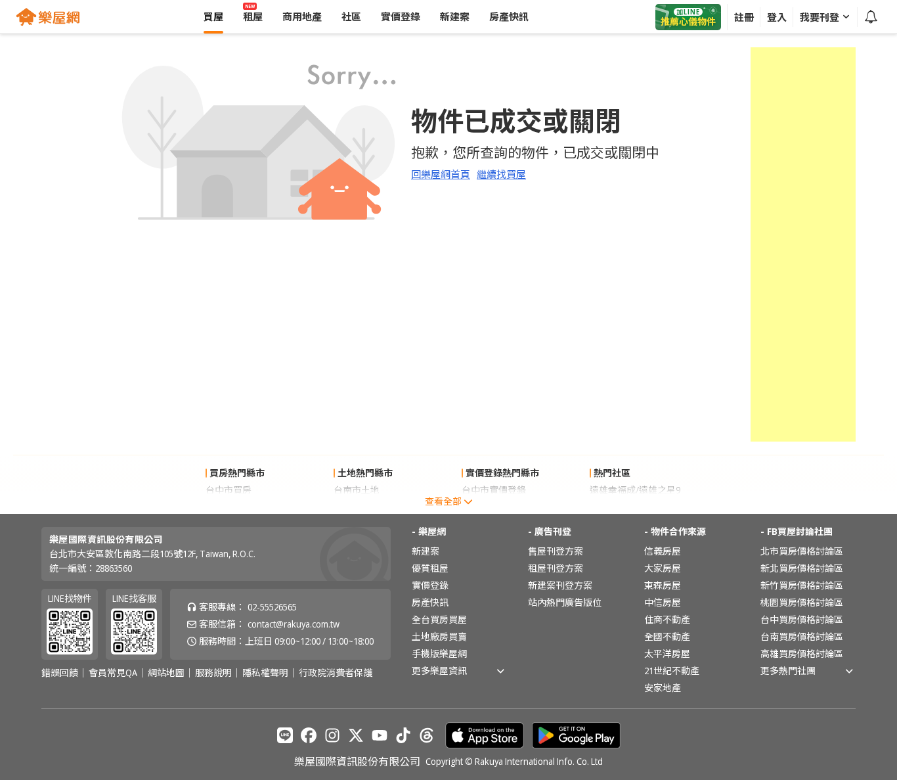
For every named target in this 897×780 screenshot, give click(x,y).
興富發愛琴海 (617, 507)
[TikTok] (403, 735)
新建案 (425, 551)
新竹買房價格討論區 (801, 585)
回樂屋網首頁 (440, 174)
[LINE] (285, 735)
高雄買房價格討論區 (801, 653)
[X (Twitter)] (356, 735)
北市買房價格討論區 (801, 551)
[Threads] (427, 735)
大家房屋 (662, 568)
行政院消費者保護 (335, 672)
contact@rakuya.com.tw (293, 624)
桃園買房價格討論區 (801, 602)
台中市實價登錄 (494, 490)
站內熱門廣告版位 (565, 602)
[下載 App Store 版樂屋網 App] (484, 735)
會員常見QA (113, 672)
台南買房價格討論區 (801, 636)
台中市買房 (229, 490)
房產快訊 (430, 602)
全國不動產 (667, 636)
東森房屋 (662, 585)
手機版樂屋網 (439, 653)
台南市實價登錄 (494, 507)
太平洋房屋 (667, 653)
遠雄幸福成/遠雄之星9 (635, 490)
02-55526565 (272, 607)
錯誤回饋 (59, 673)
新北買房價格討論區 (801, 568)
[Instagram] (332, 735)
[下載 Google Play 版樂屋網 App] (576, 735)
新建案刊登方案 (560, 585)
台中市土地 (357, 507)
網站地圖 (166, 672)
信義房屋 (662, 551)
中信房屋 (662, 602)
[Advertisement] (803, 244)
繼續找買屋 (501, 174)
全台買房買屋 (439, 619)
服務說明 (213, 672)
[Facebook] (309, 735)
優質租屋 (430, 568)
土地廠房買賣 (439, 636)
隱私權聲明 (265, 672)
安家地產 (662, 687)
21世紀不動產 (671, 670)
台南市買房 (229, 507)
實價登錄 (430, 585)
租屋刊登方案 (555, 568)
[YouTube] (379, 735)
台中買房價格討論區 (801, 619)
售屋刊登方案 (555, 551)
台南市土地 (357, 490)
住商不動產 (667, 619)
